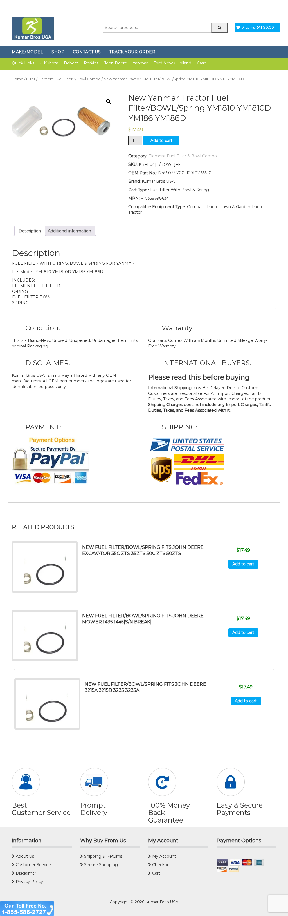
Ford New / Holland (172, 63)
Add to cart (161, 140)
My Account (163, 856)
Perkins (91, 63)
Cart (155, 873)
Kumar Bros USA (161, 901)
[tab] (29, 231)
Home (17, 79)
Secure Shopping (100, 864)
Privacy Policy (29, 881)
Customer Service (33, 864)
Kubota (51, 63)
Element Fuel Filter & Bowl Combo (69, 79)
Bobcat (71, 63)
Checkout (161, 864)
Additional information (69, 230)
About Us (24, 856)
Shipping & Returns (102, 856)
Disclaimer (25, 873)
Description (30, 230)
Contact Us (87, 51)
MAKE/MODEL (27, 51)
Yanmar (140, 63)
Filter (30, 79)
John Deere (115, 63)
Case (201, 63)
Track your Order (132, 51)
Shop (57, 51)
